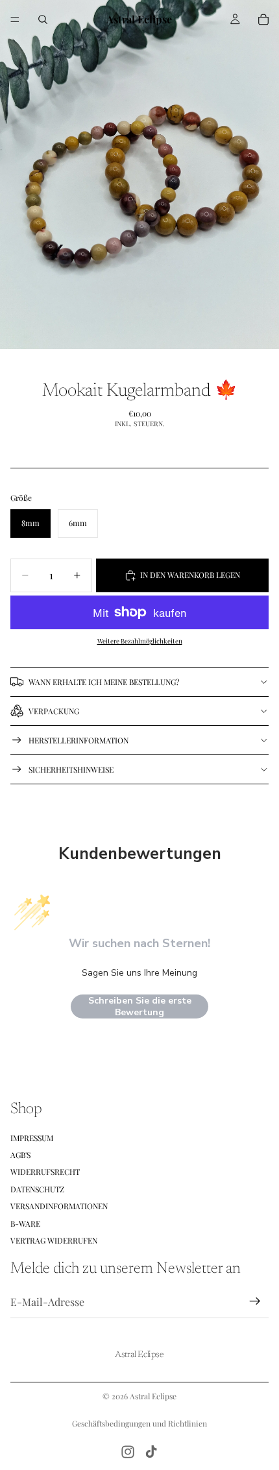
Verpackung (54, 711)
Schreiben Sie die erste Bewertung (139, 1006)
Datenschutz (37, 1188)
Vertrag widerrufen (53, 1240)
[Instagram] (128, 1452)
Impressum (31, 1137)
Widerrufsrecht (45, 1171)
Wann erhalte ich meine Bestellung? (104, 682)
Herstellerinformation (78, 740)
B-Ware (25, 1223)
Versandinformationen (59, 1206)
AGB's (20, 1155)
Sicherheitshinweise (71, 769)
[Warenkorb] (263, 19)
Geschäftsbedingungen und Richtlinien (139, 1423)
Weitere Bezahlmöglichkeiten (139, 640)
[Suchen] (43, 19)
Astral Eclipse (153, 1396)
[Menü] (15, 19)
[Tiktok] (151, 1452)
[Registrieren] (255, 1301)
